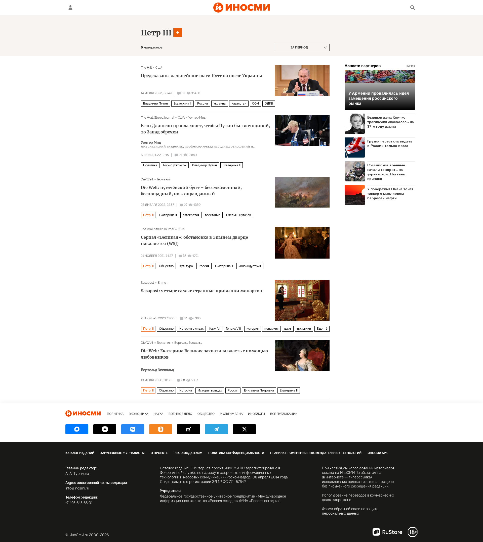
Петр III (156, 32)
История (185, 390)
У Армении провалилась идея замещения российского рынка (378, 98)
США (158, 67)
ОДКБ (269, 103)
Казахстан (238, 103)
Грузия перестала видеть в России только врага (390, 143)
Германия (164, 179)
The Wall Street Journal (157, 117)
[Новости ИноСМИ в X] (244, 429)
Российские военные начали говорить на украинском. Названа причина (386, 171)
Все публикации (284, 413)
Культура (186, 266)
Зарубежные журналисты (122, 453)
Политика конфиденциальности (236, 453)
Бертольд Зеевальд (188, 342)
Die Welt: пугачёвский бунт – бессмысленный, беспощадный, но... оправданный (191, 190)
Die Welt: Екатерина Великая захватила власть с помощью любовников (204, 354)
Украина (220, 103)
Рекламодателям (188, 453)
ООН (255, 103)
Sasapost (147, 282)
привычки (304, 328)
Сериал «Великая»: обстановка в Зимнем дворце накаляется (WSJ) (194, 240)
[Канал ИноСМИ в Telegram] (216, 429)
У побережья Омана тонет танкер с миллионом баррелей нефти (390, 193)
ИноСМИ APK (378, 453)
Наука (158, 413)
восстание (212, 215)
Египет (163, 282)
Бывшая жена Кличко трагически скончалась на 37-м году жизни (390, 121)
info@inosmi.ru (77, 488)
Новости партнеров (380, 66)
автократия (191, 215)
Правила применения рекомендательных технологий (315, 453)
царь (287, 328)
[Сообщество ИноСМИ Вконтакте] (132, 429)
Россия (202, 103)
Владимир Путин (155, 103)
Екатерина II (182, 103)
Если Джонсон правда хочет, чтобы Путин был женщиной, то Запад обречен (205, 128)
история (253, 328)
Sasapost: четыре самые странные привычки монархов (201, 290)
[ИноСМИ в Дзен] (104, 429)
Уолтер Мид (197, 117)
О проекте (159, 453)
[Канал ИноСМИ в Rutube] (188, 429)
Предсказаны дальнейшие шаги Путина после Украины (201, 75)
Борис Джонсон (174, 165)
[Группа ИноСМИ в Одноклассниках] (160, 429)
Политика (150, 165)
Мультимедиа (231, 413)
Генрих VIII (233, 328)
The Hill (146, 67)
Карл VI (214, 328)
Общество (166, 266)
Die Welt (147, 179)
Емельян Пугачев (238, 215)
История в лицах (191, 328)
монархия (271, 328)
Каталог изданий (79, 453)
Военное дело (180, 413)
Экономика (138, 413)
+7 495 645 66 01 (79, 503)
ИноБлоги (256, 413)
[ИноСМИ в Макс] (76, 429)
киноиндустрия (250, 266)
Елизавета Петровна (259, 390)
